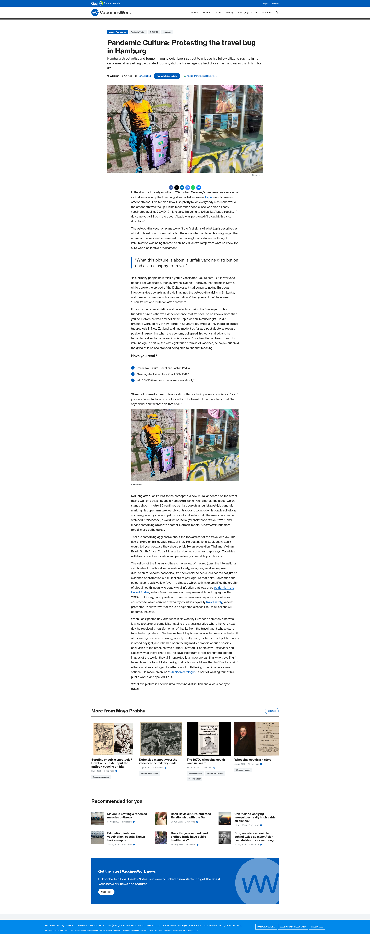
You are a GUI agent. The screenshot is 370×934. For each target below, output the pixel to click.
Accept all (317, 927)
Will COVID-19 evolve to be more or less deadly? (166, 380)
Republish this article (167, 76)
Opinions (267, 12)
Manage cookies (266, 927)
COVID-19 (154, 32)
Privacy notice (192, 930)
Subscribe (106, 892)
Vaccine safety (194, 779)
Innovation (167, 32)
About (194, 12)
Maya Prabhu (144, 76)
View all (272, 711)
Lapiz (208, 197)
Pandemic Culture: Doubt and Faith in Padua (163, 368)
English (266, 3)
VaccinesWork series (117, 32)
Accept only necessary (293, 927)
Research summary (101, 777)
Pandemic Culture (138, 32)
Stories (206, 12)
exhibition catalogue (182, 672)
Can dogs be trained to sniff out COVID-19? (163, 374)
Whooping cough (195, 773)
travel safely (214, 602)
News (218, 12)
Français (275, 3)
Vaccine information (215, 773)
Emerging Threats (247, 12)
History (229, 12)
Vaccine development (149, 773)
